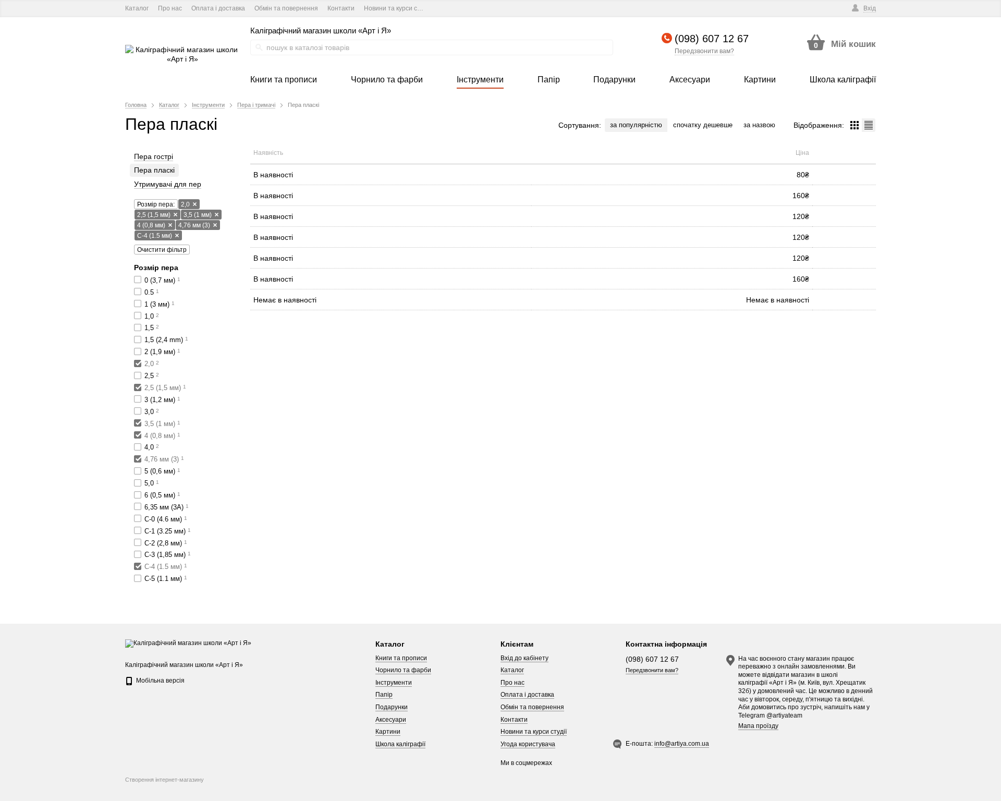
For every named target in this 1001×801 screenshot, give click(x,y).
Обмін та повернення (286, 8)
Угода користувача (527, 744)
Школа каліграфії (400, 744)
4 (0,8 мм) (151, 225)
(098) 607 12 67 (712, 38)
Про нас (170, 8)
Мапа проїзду (758, 726)
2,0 (185, 204)
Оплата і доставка (218, 8)
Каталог (137, 8)
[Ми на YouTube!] (458, 9)
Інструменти (393, 682)
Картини (387, 731)
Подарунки (391, 707)
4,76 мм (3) (194, 225)
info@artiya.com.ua (681, 743)
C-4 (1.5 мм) (154, 235)
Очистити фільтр (162, 249)
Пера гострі (153, 156)
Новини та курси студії (397, 8)
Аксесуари (390, 719)
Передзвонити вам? (704, 51)
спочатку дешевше (703, 125)
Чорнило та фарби (403, 670)
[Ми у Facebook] (443, 9)
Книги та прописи (401, 658)
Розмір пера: (156, 204)
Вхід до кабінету (524, 658)
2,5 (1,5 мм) (153, 215)
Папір (384, 694)
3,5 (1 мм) (198, 215)
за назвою (759, 125)
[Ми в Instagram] (473, 9)
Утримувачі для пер (167, 184)
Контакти (341, 8)
